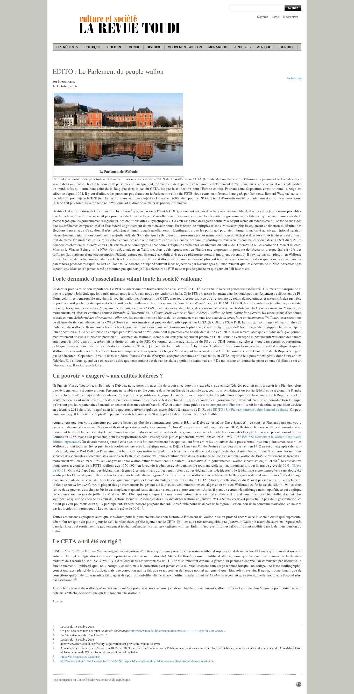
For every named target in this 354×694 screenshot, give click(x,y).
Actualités (294, 78)
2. (54, 630)
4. (54, 639)
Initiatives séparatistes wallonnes (80, 656)
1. (54, 626)
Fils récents (67, 47)
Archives (242, 47)
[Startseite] (130, 34)
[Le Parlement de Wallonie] (118, 165)
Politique (92, 47)
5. (54, 643)
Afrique (264, 47)
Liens (275, 17)
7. (54, 656)
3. (54, 635)
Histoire (154, 47)
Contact (262, 17)
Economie (286, 47)
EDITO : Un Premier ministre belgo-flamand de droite (250, 409)
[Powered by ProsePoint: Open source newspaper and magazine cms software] (298, 686)
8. (54, 660)
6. (54, 647)
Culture (114, 47)
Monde (134, 47)
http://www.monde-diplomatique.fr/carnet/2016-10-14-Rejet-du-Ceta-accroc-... (178, 630)
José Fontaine (64, 81)
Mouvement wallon (185, 47)
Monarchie (218, 47)
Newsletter (290, 17)
